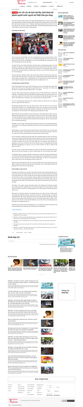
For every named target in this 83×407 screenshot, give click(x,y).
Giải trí (28, 392)
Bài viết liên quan (12, 256)
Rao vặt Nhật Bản (30, 394)
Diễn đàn (29, 6)
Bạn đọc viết (39, 392)
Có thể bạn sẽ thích (63, 236)
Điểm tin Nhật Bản (15, 9)
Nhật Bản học (44, 6)
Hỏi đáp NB (39, 388)
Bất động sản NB (40, 384)
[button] (32, 6)
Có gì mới (51, 6)
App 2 (58, 387)
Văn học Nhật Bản (30, 386)
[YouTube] (28, 405)
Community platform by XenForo (30, 400)
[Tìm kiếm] (67, 2)
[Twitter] (25, 405)
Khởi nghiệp (39, 394)
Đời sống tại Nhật (21, 386)
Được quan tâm (62, 49)
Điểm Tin (37, 6)
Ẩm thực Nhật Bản (30, 384)
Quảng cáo (56, 391)
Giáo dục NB (39, 386)
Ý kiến (38, 390)
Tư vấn (48, 391)
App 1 (50, 387)
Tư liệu (9, 388)
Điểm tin (19, 384)
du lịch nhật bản (19, 232)
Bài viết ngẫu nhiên (63, 12)
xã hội (25, 232)
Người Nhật (29, 390)
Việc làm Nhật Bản (21, 390)
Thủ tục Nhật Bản (21, 388)
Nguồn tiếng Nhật (16, 209)
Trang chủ (23, 6)
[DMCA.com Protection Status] (68, 400)
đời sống (29, 232)
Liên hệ (9, 390)
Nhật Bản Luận (60, 6)
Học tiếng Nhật (30, 388)
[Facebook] (23, 405)
